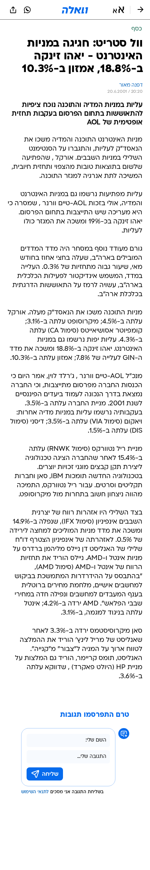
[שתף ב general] (13, 10)
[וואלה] (75, 9)
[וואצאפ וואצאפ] (27, 9)
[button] (118, 10)
